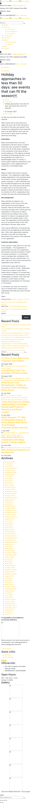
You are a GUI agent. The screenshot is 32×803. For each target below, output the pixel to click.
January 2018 (10, 601)
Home (7, 99)
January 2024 (10, 508)
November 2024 (11, 493)
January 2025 (10, 489)
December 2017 (11, 603)
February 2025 (10, 487)
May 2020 (9, 561)
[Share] (2, 800)
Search (3, 313)
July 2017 (9, 612)
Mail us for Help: (5, 5)
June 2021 (9, 546)
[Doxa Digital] (5, 1)
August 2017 (10, 610)
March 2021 (9, 548)
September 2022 (11, 542)
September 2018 (11, 589)
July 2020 (9, 559)
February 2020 (10, 565)
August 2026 (10, 462)
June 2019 (9, 578)
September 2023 (11, 517)
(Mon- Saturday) (21, 15)
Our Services (9, 657)
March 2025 (9, 485)
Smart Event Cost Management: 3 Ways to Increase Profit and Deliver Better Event (14, 386)
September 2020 (11, 555)
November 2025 (11, 468)
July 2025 (9, 476)
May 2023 (9, 525)
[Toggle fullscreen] (4, 800)
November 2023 (11, 512)
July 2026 (9, 464)
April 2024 (9, 504)
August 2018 (10, 591)
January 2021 (10, 551)
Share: (3, 296)
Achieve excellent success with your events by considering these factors (15, 301)
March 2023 (9, 529)
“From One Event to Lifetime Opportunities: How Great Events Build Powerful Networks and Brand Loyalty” (15, 339)
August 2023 (10, 519)
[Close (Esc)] (0, 800)
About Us (8, 655)
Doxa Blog (8, 102)
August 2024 (10, 500)
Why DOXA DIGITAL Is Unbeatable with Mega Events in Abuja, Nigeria (13, 440)
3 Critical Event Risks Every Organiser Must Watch (15, 359)
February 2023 (10, 531)
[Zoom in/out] (6, 800)
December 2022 (11, 536)
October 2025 (10, 470)
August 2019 (9, 576)
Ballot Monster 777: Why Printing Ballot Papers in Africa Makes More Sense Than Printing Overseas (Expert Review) (15, 346)
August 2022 (10, 544)
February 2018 (10, 599)
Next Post (4, 306)
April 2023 (9, 527)
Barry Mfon (8, 114)
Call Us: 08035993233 (7, 15)
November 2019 (11, 570)
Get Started (5, 67)
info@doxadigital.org (18, 5)
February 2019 (10, 586)
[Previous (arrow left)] (0, 802)
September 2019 (11, 574)
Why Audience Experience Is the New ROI (15, 451)
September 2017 (11, 608)
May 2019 (9, 580)
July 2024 (9, 502)
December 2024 (11, 491)
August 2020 (10, 557)
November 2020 (11, 553)
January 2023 (10, 534)
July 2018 (8, 593)
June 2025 (9, 479)
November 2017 (11, 606)
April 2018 (9, 597)
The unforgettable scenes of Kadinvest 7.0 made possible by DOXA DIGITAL (14, 308)
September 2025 (11, 472)
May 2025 (9, 481)
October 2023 (10, 515)
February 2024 (10, 506)
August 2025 (10, 474)
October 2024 (10, 495)
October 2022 (10, 540)
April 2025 (9, 483)
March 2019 (9, 584)
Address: (3, 8)
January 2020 (10, 567)
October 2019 (10, 572)
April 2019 (9, 582)
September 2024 (11, 498)
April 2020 (9, 563)
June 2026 (9, 466)
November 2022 (11, 538)
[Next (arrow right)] (2, 802)
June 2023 (9, 523)
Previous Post (6, 299)
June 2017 (9, 614)
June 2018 (9, 595)
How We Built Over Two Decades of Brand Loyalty (14, 371)
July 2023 (9, 521)
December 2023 (11, 510)
